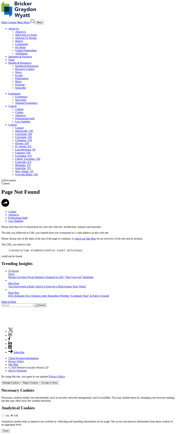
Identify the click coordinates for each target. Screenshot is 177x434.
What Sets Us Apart (26, 34)
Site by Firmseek (17, 370)
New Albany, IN (24, 171)
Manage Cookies (11, 382)
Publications (22, 78)
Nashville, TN (23, 168)
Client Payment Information (23, 358)
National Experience (26, 102)
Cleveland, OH (23, 137)
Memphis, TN (23, 165)
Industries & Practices (20, 56)
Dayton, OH (22, 143)
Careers (12, 106)
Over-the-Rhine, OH (26, 174)
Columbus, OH (23, 140)
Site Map (13, 364)
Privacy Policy (16, 361)
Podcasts (20, 84)
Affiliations (21, 53)
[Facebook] (9, 339)
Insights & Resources (19, 62)
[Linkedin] (10, 343)
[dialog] (88, 380)
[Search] (33, 22)
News (18, 72)
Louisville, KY (23, 162)
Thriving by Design (26, 37)
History (19, 41)
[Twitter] (10, 331)
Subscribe (20, 87)
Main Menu (23, 22)
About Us (13, 28)
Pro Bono (20, 47)
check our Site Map (85, 238)
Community (21, 44)
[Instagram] (10, 335)
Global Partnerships (26, 50)
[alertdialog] (88, 410)
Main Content (8, 22)
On (7, 415)
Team (11, 59)
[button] (5, 205)
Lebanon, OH (22, 152)
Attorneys (20, 115)
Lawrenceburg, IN (25, 149)
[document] (88, 410)
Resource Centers (24, 69)
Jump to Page (8, 301)
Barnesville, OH (24, 130)
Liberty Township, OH (27, 158)
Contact (12, 124)
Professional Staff (24, 118)
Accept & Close (49, 382)
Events (19, 75)
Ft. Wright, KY (23, 146)
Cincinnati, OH (23, 134)
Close (5, 431)
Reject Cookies (30, 382)
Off (16, 415)
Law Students (22, 121)
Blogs (18, 81)
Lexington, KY (23, 155)
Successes (20, 99)
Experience (14, 93)
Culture (19, 112)
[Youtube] (10, 347)
